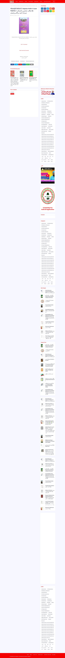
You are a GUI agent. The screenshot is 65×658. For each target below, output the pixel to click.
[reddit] (50, 9)
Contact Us (35, 654)
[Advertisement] (48, 50)
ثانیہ (52, 156)
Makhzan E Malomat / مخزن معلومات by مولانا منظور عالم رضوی (49, 332)
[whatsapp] (50, 11)
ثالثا (50, 156)
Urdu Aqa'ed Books (44, 154)
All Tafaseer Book (44, 121)
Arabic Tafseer (43, 127)
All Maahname (43, 114)
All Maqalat (48, 114)
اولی (45, 156)
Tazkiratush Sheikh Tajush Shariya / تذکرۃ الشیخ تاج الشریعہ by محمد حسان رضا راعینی (24, 79)
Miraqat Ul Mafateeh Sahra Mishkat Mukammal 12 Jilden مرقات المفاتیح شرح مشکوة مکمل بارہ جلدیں (49, 497)
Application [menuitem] (21, 1)
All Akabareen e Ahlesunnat (17, 5)
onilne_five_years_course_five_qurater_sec (47, 136)
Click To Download (24, 44)
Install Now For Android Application (47, 208)
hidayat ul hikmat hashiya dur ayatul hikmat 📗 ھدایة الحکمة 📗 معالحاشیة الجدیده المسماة (49, 423)
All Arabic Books (43, 107)
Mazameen (43, 132)
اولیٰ (47, 156)
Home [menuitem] (17, 1)
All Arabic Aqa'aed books (45, 106)
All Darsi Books (43, 111)
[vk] (42, 11)
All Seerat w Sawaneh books (30, 61)
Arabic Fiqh (50, 124)
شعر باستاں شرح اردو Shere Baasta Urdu (49, 446)
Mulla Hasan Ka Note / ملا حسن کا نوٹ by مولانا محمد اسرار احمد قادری (49, 404)
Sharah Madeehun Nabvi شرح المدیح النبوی (49, 305)
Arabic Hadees (50, 126)
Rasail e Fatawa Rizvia (44, 275)
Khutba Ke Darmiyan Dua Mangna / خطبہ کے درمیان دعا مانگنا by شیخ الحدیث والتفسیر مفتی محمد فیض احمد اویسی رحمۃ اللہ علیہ (49, 452)
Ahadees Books (43, 101)
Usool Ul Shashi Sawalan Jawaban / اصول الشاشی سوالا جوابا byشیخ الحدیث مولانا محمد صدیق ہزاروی (49, 503)
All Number (49, 116)
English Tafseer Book (44, 129)
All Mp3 (52, 114)
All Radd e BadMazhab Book (45, 117)
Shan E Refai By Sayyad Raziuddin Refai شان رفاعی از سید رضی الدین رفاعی (33, 79)
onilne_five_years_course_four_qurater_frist (47, 137)
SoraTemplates (15, 656)
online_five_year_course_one (45, 149)
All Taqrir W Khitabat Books (45, 122)
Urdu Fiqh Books (51, 154)
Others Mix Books (44, 151)
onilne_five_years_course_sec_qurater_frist (47, 265)
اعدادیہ (42, 156)
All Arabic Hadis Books (44, 109)
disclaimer (53, 654)
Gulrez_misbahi (51, 129)
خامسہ (42, 280)
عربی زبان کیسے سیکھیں (49, 373)
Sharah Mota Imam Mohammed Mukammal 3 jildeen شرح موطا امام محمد (50, 291)
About (31, 654)
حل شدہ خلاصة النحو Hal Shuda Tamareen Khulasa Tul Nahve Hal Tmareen (49, 296)
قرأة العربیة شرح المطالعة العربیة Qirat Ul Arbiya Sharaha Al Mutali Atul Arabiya (49, 385)
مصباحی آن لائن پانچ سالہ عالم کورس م (49, 301)
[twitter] (48, 9)
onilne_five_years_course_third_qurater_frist (47, 146)
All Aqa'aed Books (44, 104)
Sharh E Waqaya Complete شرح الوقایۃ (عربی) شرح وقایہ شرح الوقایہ (49, 337)
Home (11, 5)
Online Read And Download (24, 50)
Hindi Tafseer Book (44, 131)
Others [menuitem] (41, 1)
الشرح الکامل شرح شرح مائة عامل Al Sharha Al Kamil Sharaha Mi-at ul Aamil (49, 365)
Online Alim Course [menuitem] (47, 1)
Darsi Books (49, 127)
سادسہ (48, 159)
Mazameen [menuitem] (36, 1)
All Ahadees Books (50, 101)
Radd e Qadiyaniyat (51, 151)
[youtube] (48, 11)
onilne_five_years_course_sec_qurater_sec (47, 144)
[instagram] (45, 11)
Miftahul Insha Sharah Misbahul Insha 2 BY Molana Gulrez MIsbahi (49, 441)
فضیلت (52, 159)
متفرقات (45, 161)
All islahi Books (22, 61)
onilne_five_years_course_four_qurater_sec (47, 139)
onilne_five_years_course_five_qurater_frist (47, 134)
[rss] (53, 11)
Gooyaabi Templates (27, 656)
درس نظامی (46, 280)
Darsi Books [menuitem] (31, 1)
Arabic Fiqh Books (44, 126)
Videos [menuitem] (26, 1)
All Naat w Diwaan (44, 116)
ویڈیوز (51, 161)
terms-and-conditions (47, 654)
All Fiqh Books (49, 111)
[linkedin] (42, 9)
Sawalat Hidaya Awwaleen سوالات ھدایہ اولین (49, 322)
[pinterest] (53, 9)
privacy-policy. (40, 654)
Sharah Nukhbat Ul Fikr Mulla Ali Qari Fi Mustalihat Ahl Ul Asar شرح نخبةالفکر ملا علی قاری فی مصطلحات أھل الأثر (49, 317)
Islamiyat (49, 131)
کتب (42, 161)
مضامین (49, 161)
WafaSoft (12, 15)
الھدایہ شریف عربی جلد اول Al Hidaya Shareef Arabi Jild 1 (49, 379)
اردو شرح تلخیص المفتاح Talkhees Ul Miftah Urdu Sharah (49, 370)
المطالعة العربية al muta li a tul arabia (49, 360)
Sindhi (50, 275)
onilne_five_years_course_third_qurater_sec (47, 270)
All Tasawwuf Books (44, 124)
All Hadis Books (43, 112)
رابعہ (49, 280)
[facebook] (45, 9)
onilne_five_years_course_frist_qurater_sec (47, 141)
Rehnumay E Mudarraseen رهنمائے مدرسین (49, 327)
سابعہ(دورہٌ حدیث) (43, 159)
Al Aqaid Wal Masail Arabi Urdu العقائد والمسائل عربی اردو (49, 310)
